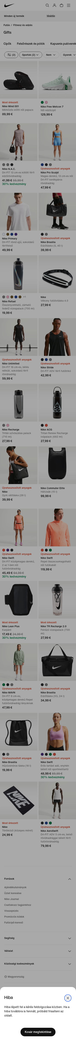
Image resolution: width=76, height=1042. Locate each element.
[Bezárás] (68, 998)
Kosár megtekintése (38, 1031)
